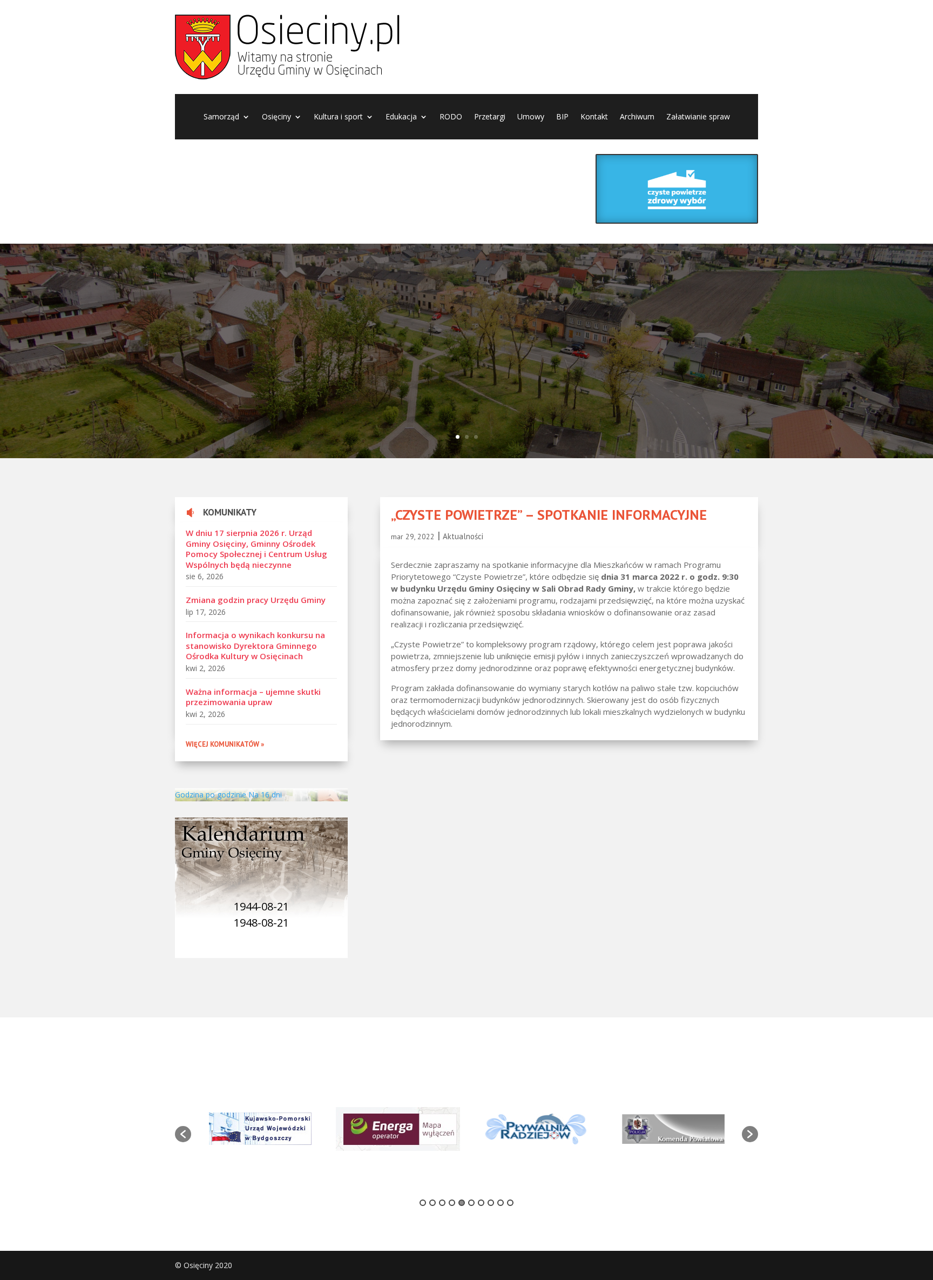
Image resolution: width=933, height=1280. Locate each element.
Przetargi (489, 117)
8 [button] (491, 1202)
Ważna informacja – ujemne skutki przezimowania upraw (253, 697)
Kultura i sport (338, 117)
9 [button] (500, 1202)
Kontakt (594, 117)
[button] (183, 1134)
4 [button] (452, 1202)
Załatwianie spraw (698, 117)
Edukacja (401, 117)
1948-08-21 (261, 922)
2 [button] (432, 1202)
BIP (562, 117)
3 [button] (442, 1202)
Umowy (530, 117)
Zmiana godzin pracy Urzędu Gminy (256, 599)
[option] (260, 1129)
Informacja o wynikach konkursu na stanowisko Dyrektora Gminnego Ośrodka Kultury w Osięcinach (255, 645)
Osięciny (276, 117)
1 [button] (423, 1202)
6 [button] (471, 1202)
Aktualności (463, 536)
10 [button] (510, 1202)
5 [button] (461, 1202)
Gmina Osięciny (291, 326)
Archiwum (637, 117)
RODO (451, 117)
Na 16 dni (265, 794)
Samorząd (221, 117)
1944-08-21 (261, 906)
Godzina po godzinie (210, 794)
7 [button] (481, 1202)
